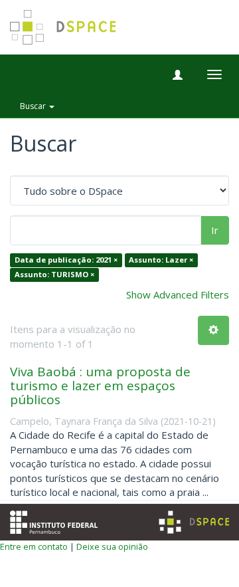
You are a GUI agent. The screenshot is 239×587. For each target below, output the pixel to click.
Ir (214, 230)
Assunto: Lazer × (161, 260)
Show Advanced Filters (177, 294)
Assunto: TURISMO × (54, 274)
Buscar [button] (34, 106)
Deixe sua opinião (112, 546)
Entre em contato (34, 546)
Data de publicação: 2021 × (66, 260)
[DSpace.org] (194, 522)
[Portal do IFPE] (54, 520)
